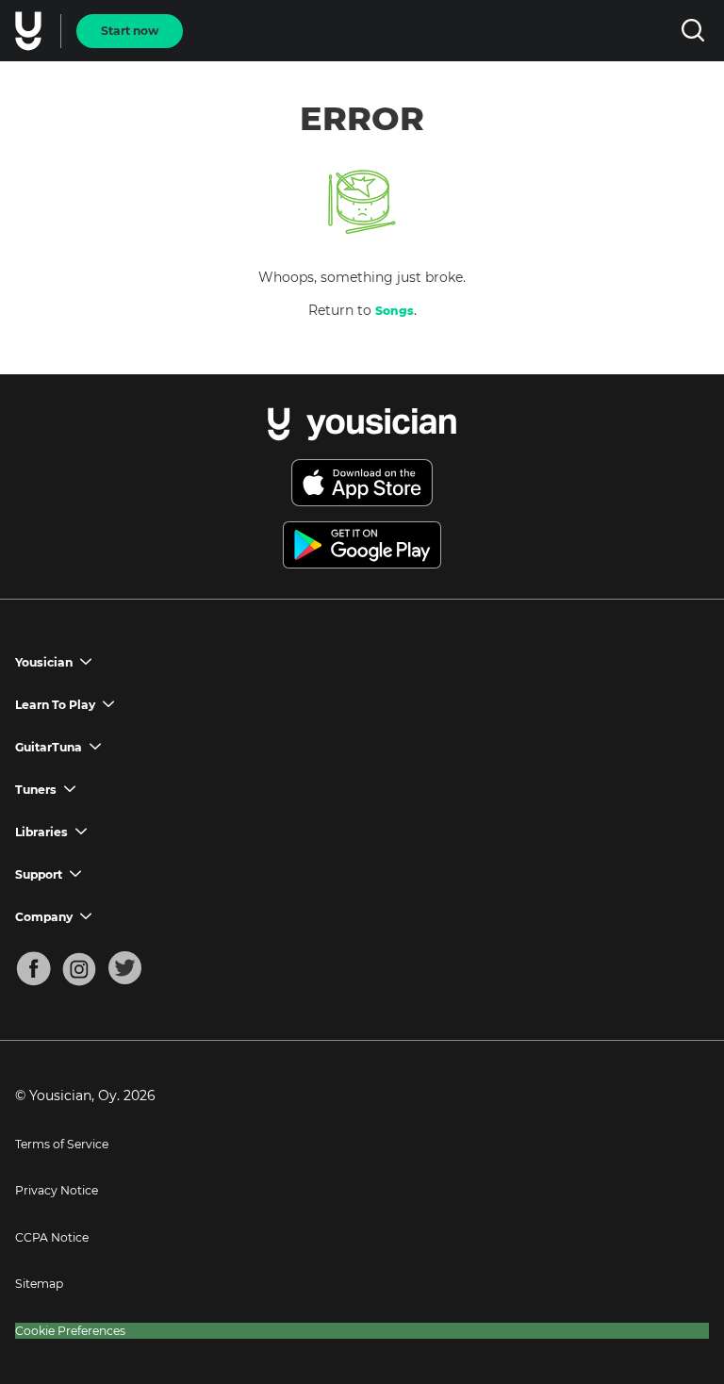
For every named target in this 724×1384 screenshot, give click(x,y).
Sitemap (39, 1284)
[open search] (692, 30)
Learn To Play (55, 705)
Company (44, 917)
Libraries (41, 832)
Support (38, 874)
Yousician (44, 662)
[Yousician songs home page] (30, 31)
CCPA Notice (52, 1237)
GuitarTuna (48, 747)
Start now (129, 31)
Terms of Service (61, 1144)
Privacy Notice (56, 1190)
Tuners (36, 790)
